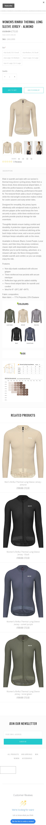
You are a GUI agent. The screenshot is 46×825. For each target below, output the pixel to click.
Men (36, 754)
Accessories (27, 758)
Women (16, 758)
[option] (7, 147)
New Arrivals (26, 754)
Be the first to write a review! (23, 821)
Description (8, 171)
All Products (13, 754)
